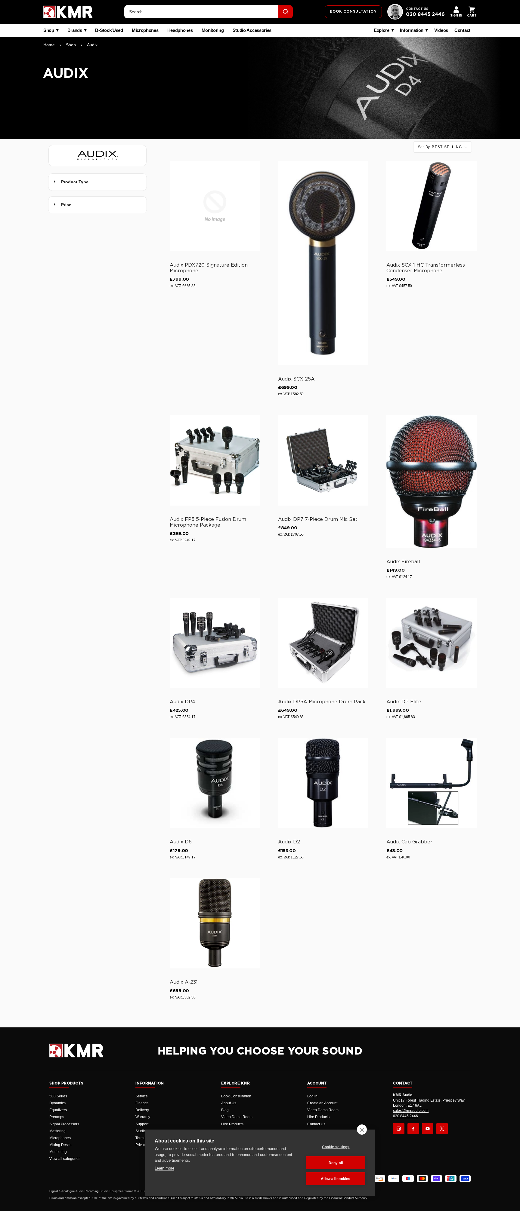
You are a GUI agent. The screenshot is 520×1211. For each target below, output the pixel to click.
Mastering (57, 1131)
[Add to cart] (253, 245)
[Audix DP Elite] (431, 643)
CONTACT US (417, 9)
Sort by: (440, 147)
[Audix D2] (323, 783)
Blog (225, 1110)
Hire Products (232, 1124)
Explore (381, 30)
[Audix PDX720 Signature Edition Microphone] (215, 206)
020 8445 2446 (425, 14)
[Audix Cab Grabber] (431, 783)
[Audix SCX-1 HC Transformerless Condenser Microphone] (431, 206)
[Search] (285, 11)
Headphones (180, 30)
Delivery (142, 1110)
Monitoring (213, 30)
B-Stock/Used (109, 30)
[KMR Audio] (68, 11)
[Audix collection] (97, 155)
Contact (462, 30)
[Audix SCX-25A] (323, 263)
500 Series (58, 1096)
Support (141, 1124)
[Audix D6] (215, 783)
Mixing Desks (60, 1145)
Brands (74, 30)
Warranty (142, 1117)
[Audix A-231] (215, 923)
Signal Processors (64, 1124)
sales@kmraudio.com (411, 1111)
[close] (362, 1129)
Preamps (56, 1117)
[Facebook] (413, 1128)
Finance (142, 1103)
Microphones (145, 30)
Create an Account (322, 1103)
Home (49, 44)
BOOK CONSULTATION (353, 11)
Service (141, 1096)
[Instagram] (398, 1128)
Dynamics (57, 1103)
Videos (441, 30)
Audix (92, 44)
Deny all (336, 1163)
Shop (48, 30)
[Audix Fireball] (431, 481)
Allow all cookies (335, 1179)
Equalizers (58, 1110)
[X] (442, 1128)
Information (411, 30)
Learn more (164, 1168)
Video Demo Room (236, 1117)
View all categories (64, 1159)
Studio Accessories (252, 30)
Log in (312, 1096)
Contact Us (316, 1124)
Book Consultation (236, 1096)
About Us (228, 1103)
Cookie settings (336, 1147)
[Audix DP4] (215, 643)
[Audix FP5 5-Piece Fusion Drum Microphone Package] (215, 460)
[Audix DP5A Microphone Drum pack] (323, 643)
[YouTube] (427, 1128)
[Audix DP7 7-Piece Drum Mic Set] (323, 460)
